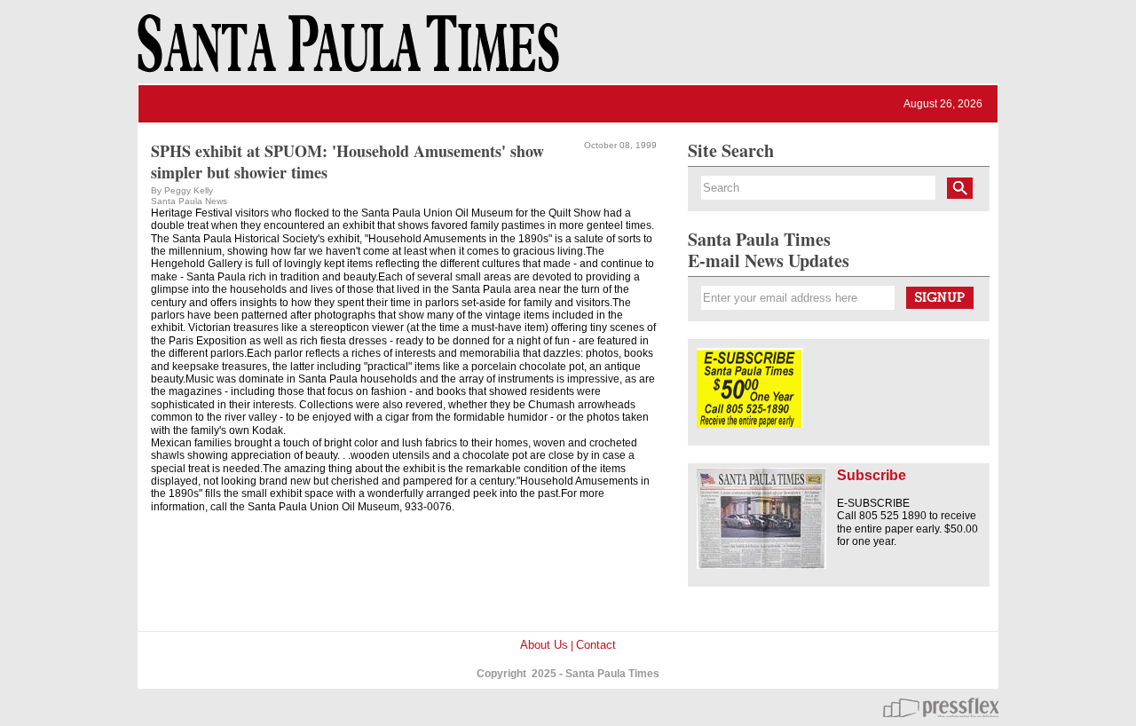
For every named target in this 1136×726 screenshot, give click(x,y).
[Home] (345, 51)
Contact (596, 644)
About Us (544, 644)
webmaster (940, 707)
